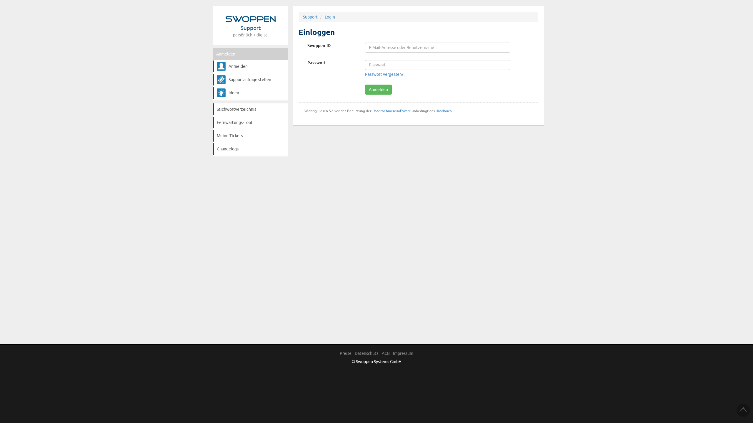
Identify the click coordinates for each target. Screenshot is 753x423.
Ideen (234, 92)
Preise (345, 353)
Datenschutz (367, 353)
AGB (386, 353)
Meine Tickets (230, 135)
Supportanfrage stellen (250, 79)
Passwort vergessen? (384, 74)
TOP (743, 410)
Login (330, 17)
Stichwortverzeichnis (236, 109)
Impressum (403, 353)
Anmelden (225, 54)
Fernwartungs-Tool (234, 122)
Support (310, 17)
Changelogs (228, 149)
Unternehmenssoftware (391, 111)
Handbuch (444, 111)
